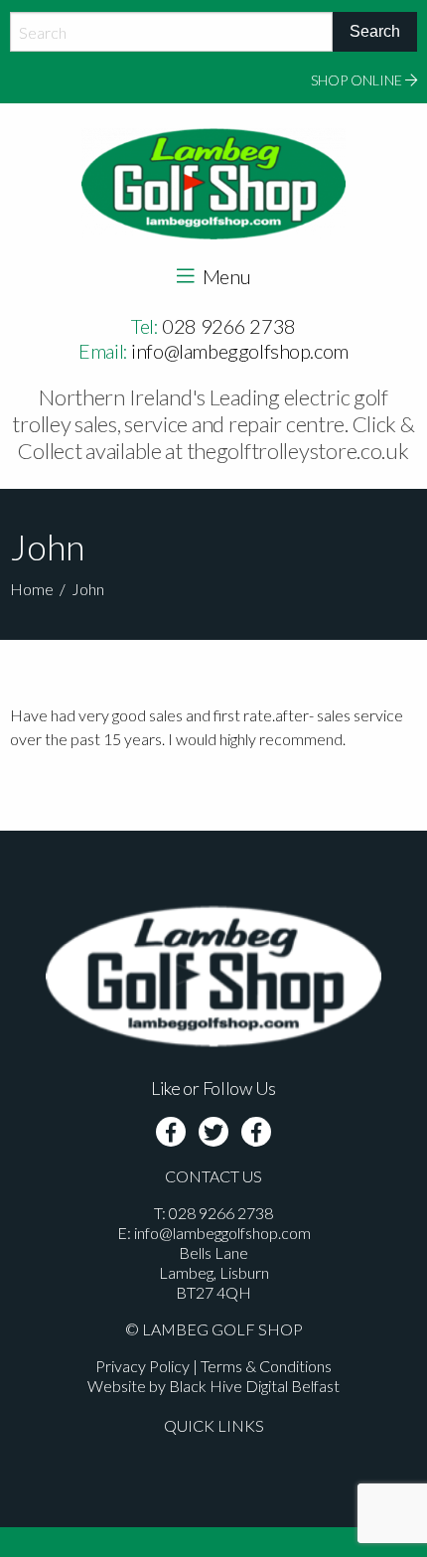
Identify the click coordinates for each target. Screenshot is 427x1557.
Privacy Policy (142, 1365)
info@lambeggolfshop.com (240, 351)
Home (32, 588)
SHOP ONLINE (358, 80)
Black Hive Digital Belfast (254, 1385)
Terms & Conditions (266, 1365)
